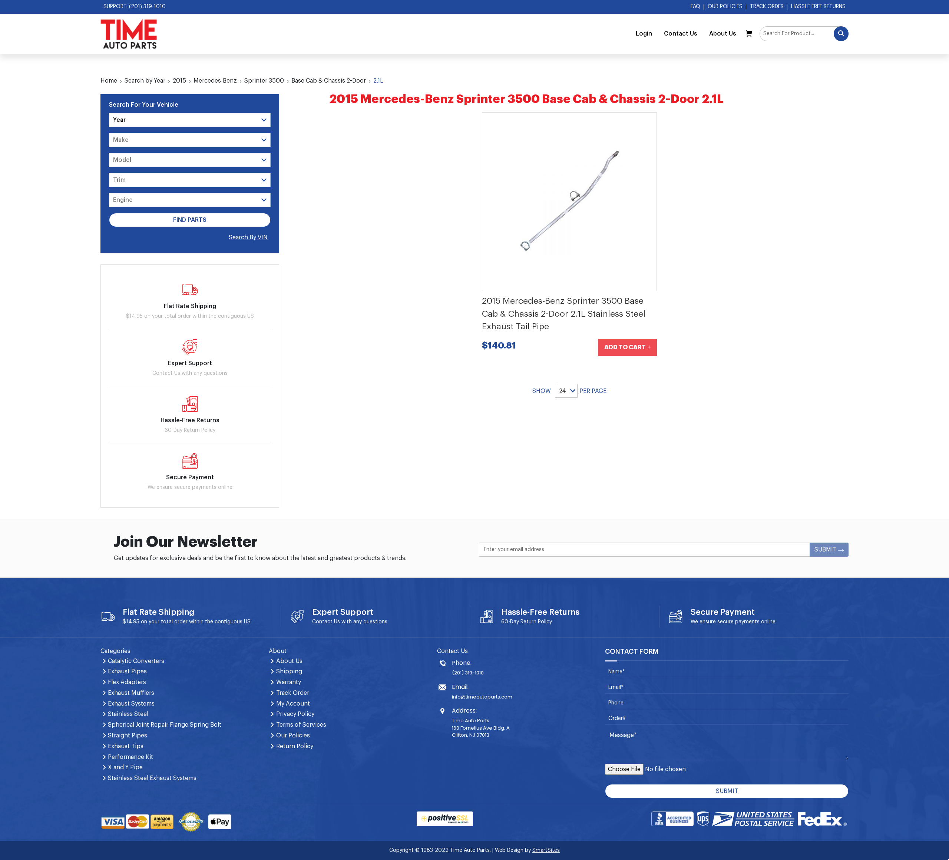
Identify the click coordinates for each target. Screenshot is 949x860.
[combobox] (804, 33)
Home (108, 81)
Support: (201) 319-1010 (134, 6)
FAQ (695, 6)
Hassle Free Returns (818, 6)
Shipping (289, 671)
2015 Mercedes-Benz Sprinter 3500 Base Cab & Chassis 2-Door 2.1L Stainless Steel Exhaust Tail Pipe (563, 314)
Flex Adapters (127, 682)
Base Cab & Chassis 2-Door (328, 81)
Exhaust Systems (131, 704)
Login (644, 34)
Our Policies (725, 6)
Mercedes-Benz (215, 81)
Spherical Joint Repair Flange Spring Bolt (164, 725)
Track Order (767, 6)
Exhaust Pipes (127, 671)
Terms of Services (301, 725)
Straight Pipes (127, 736)
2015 (179, 81)
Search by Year (145, 81)
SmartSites (546, 850)
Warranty (288, 682)
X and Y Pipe (125, 767)
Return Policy (536, 621)
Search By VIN (248, 237)
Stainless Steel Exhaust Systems (152, 778)
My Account (293, 704)
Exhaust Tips (125, 746)
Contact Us (680, 34)
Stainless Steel (128, 714)
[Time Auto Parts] (128, 34)
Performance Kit (130, 757)
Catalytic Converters (136, 661)
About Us (722, 34)
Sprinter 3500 (264, 81)
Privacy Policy (295, 714)
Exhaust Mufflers (131, 693)
